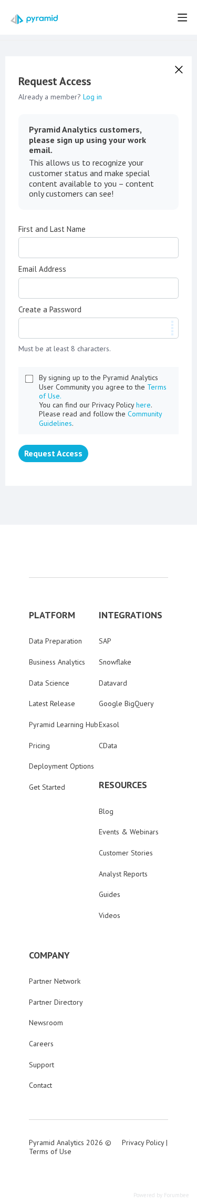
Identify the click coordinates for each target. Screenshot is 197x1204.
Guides (109, 894)
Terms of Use (50, 1151)
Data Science (49, 683)
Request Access (53, 453)
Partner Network (54, 981)
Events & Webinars (129, 831)
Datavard (113, 683)
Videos (109, 915)
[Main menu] (182, 17)
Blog (106, 811)
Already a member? (60, 96)
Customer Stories (126, 853)
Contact (40, 1085)
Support (41, 1064)
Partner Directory (56, 1002)
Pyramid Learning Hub (63, 724)
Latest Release (52, 703)
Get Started (47, 787)
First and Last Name (52, 229)
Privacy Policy (143, 1142)
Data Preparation (55, 641)
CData (108, 745)
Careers (41, 1043)
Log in (92, 96)
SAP (105, 641)
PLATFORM (52, 615)
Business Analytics (57, 662)
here (143, 405)
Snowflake (115, 662)
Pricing (39, 745)
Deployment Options (61, 766)
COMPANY (49, 955)
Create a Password (49, 309)
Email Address (42, 269)
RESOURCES (123, 785)
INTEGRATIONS (130, 615)
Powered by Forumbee (161, 1195)
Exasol (109, 724)
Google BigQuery (126, 703)
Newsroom (46, 1022)
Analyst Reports (123, 874)
